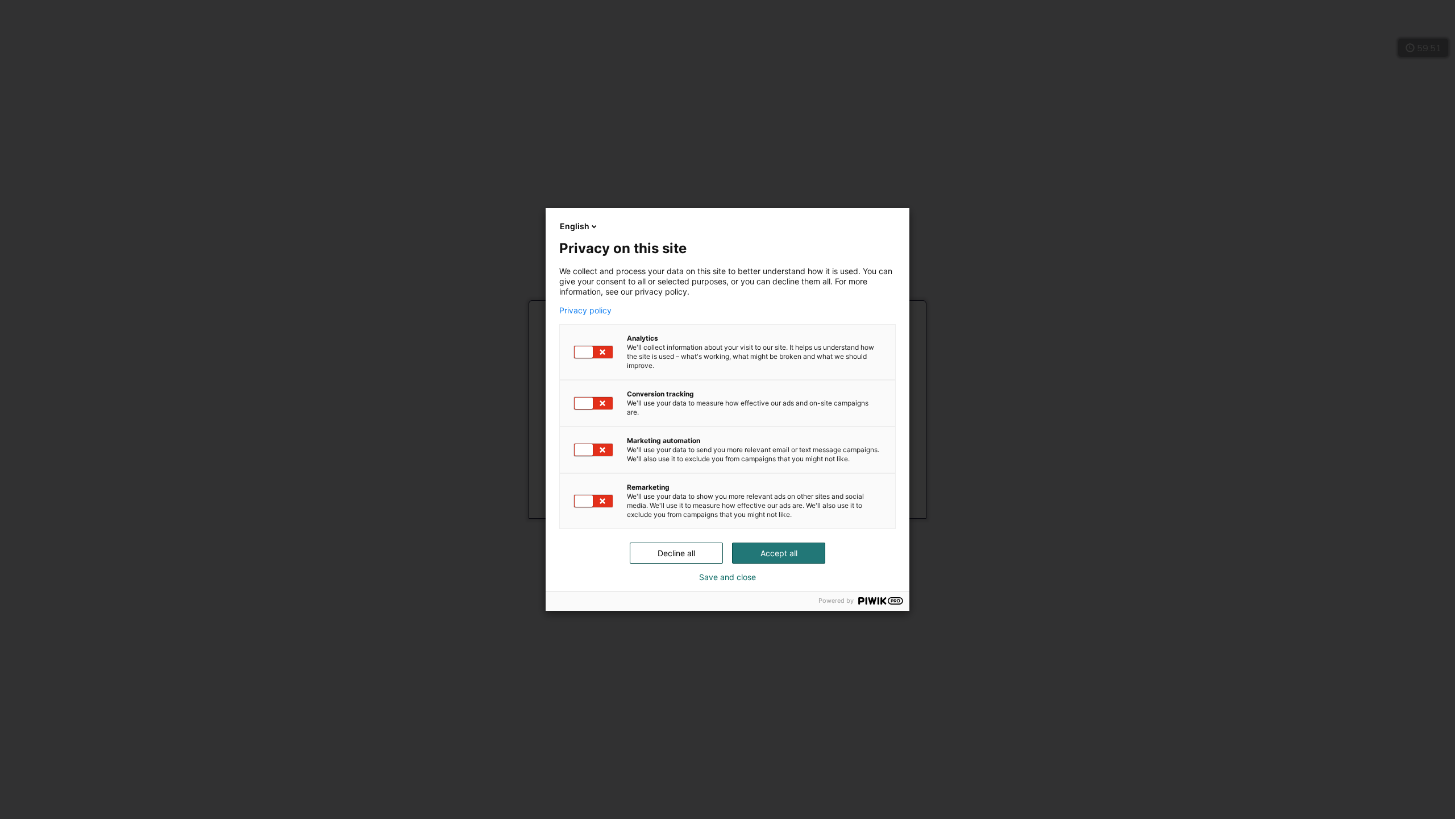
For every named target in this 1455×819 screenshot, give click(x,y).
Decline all (676, 553)
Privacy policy (585, 310)
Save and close (727, 577)
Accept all (778, 553)
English (574, 226)
